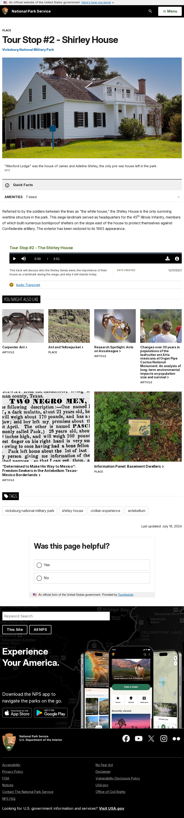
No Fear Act (104, 765)
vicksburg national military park (29, 510)
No (46, 578)
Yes (47, 565)
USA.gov (102, 785)
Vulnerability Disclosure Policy (118, 778)
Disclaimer (103, 771)
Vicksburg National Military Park (28, 49)
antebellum (136, 510)
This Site (15, 629)
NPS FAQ (8, 799)
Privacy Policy (12, 771)
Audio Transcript (28, 285)
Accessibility (11, 765)
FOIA (5, 778)
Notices (7, 785)
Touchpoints (125, 594)
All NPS (40, 629)
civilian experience (105, 510)
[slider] (95, 253)
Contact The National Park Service (27, 792)
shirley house (72, 510)
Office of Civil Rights (110, 792)
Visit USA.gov (111, 808)
